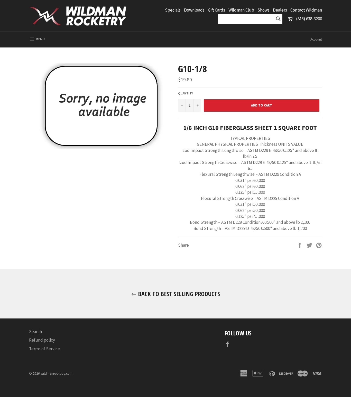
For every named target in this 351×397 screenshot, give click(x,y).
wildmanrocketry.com (56, 373)
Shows (263, 10)
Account (316, 39)
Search (35, 331)
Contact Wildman (306, 10)
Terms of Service (44, 349)
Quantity (185, 93)
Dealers (280, 10)
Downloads (194, 10)
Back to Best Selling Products (178, 293)
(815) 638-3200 (309, 19)
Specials (173, 10)
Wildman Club (241, 10)
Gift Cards (216, 10)
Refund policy (42, 340)
